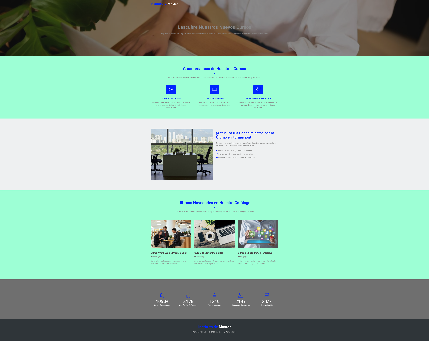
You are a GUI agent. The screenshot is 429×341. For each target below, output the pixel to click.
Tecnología (157, 257)
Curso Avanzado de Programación (169, 253)
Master (164, 4)
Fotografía (243, 257)
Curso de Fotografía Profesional (255, 253)
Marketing (200, 257)
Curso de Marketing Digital (208, 253)
